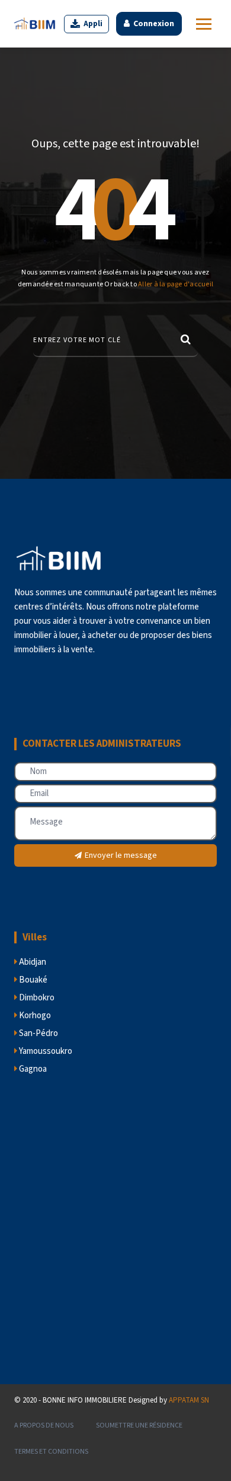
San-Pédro (37, 1033)
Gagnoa (32, 1069)
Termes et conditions (51, 1452)
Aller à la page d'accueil (175, 284)
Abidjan (31, 962)
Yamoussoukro (44, 1051)
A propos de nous (43, 1425)
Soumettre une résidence (139, 1425)
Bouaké (32, 980)
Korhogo (34, 1015)
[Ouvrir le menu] (204, 24)
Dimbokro (35, 997)
